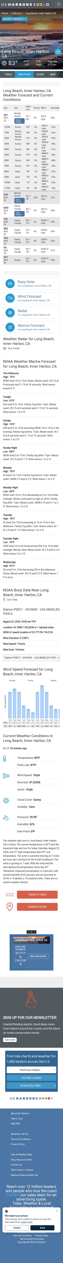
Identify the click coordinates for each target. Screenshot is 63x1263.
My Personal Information (32, 1239)
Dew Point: (23, 831)
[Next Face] (34, 932)
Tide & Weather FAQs (21, 1154)
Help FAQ (15, 1123)
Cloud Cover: (25, 799)
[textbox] (31, 1070)
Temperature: (25, 757)
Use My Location (32, 1077)
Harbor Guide (37, 906)
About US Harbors (20, 1113)
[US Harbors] (25, 4)
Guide (40, 74)
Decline (16, 1228)
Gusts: (21, 789)
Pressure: (23, 817)
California (16, 13)
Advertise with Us (19, 1134)
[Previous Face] (28, 932)
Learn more (26, 1222)
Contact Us (16, 1164)
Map (53, 74)
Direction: (23, 782)
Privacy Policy (18, 1144)
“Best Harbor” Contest (22, 1170)
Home (5, 13)
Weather (24, 74)
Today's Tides (37, 894)
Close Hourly (18, 121)
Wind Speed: (24, 775)
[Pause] (31, 932)
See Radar (14, 348)
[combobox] (31, 1069)
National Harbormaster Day (24, 1175)
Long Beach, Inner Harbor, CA (40, 13)
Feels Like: (23, 765)
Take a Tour (17, 1118)
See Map (12, 599)
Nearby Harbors (13, 19)
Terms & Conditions (21, 1139)
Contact (13, 1195)
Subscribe (9, 1039)
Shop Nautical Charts (21, 1159)
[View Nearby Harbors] (58, 51)
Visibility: (22, 806)
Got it (42, 1228)
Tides (8, 74)
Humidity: (23, 824)
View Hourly (18, 201)
